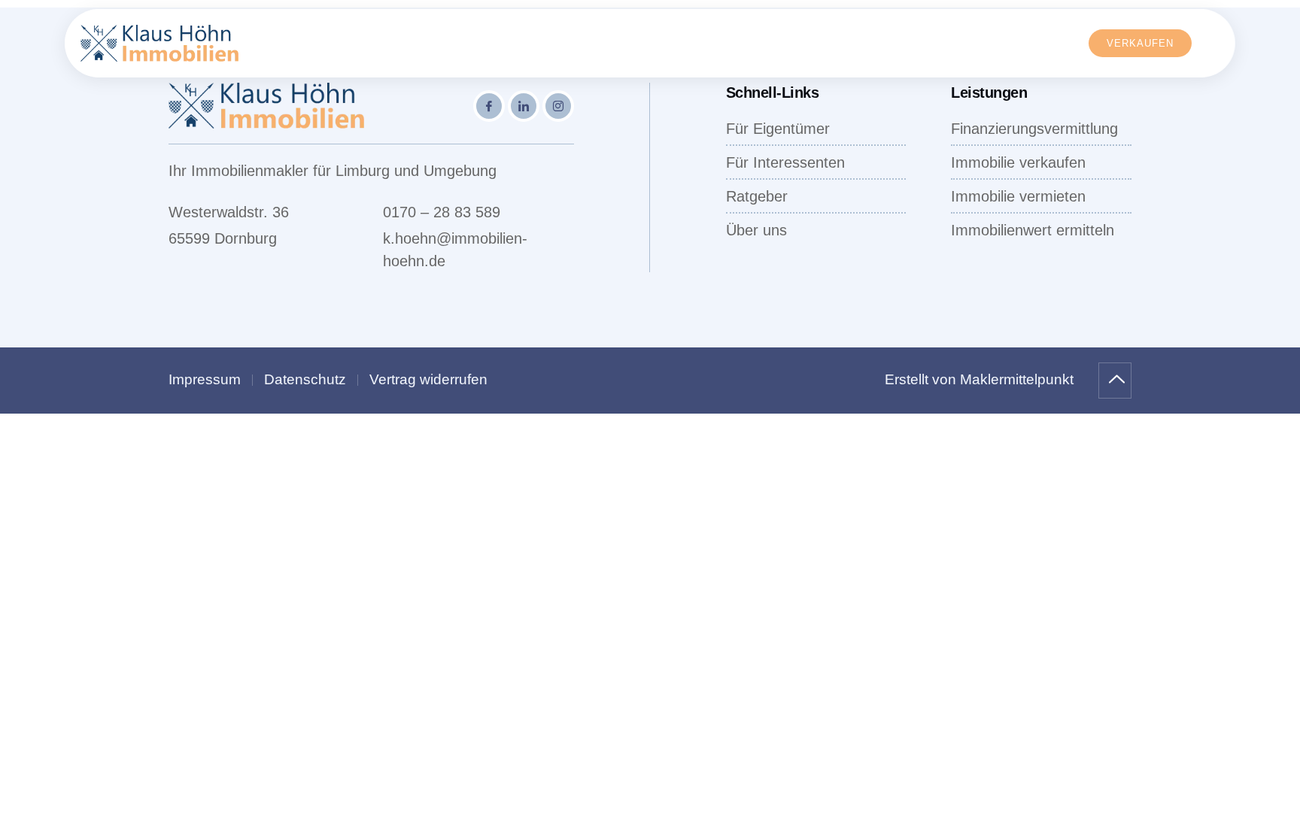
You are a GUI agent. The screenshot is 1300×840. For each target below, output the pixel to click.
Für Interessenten (526, 43)
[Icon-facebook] (489, 106)
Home (301, 43)
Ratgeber (900, 43)
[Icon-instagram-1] (558, 106)
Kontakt (994, 43)
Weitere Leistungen (675, 43)
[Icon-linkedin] (523, 106)
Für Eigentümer (389, 43)
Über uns (800, 43)
